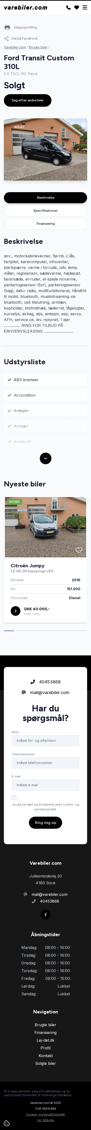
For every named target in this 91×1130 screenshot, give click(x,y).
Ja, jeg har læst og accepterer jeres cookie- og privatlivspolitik (45, 807)
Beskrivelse (45, 198)
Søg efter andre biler (28, 100)
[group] (45, 149)
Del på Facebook (25, 38)
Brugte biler (38, 47)
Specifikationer (45, 211)
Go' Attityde (45, 1120)
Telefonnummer (23, 754)
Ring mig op (45, 822)
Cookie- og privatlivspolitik (45, 1114)
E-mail (16, 776)
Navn (15, 732)
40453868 (49, 681)
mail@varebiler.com (49, 692)
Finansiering (45, 224)
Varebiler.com (15, 47)
